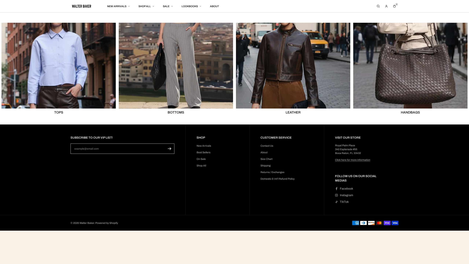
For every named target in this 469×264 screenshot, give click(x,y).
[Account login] (386, 6)
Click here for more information (352, 160)
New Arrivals (204, 145)
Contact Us (267, 145)
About (264, 152)
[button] (169, 149)
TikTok (344, 201)
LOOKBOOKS (190, 6)
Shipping (266, 165)
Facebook (346, 188)
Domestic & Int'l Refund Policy (278, 178)
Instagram (346, 195)
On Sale (201, 159)
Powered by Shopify (106, 223)
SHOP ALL (145, 6)
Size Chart (266, 159)
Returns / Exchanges (272, 172)
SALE (166, 6)
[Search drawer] (378, 6)
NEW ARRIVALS (116, 6)
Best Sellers (203, 152)
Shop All (201, 165)
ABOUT (214, 6)
